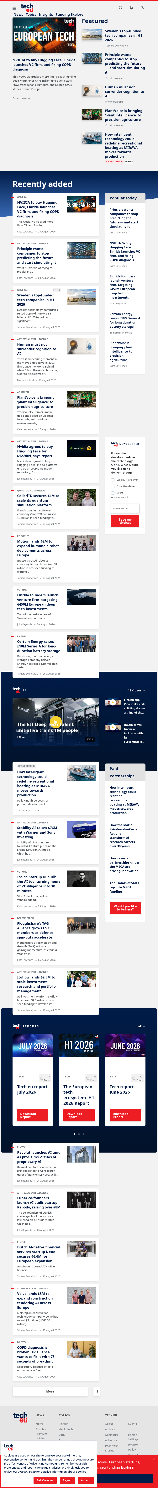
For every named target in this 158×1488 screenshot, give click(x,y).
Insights (46, 14)
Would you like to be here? (125, 907)
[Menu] (14, 9)
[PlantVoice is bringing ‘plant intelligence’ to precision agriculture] (92, 114)
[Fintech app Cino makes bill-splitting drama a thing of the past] (113, 702)
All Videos (135, 690)
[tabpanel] (33, 1080)
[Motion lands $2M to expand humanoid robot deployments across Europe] (81, 543)
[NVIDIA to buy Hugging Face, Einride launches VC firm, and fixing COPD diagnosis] (44, 35)
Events (132, 1424)
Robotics (23, 536)
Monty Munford (114, 101)
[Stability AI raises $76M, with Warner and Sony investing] (81, 829)
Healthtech (66, 1429)
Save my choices (125, 521)
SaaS (62, 1435)
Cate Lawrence (21, 98)
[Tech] (33, 1053)
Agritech (23, 392)
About (109, 1424)
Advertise (111, 1440)
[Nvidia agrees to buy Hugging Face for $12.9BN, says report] (81, 448)
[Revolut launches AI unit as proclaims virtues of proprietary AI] (81, 1154)
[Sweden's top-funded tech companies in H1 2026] (92, 34)
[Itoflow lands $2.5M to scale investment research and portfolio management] (81, 979)
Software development (32, 1288)
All (140, 1026)
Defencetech (25, 918)
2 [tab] (79, 1134)
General (22, 197)
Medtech (22, 1342)
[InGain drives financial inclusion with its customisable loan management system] (113, 727)
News (18, 14)
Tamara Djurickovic (116, 45)
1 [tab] (74, 1134)
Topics (31, 14)
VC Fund (22, 590)
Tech (20, 1076)
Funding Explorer (70, 14)
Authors (110, 1429)
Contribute (111, 1435)
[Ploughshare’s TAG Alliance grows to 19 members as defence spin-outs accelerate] (81, 925)
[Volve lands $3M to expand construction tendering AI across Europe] (81, 1295)
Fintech (22, 1147)
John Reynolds (118, 303)
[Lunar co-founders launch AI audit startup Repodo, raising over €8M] (81, 1200)
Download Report (28, 1115)
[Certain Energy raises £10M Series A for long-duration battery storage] (81, 643)
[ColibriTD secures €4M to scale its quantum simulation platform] (81, 497)
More (50, 1391)
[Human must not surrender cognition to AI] (92, 90)
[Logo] (28, 7)
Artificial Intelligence (32, 243)
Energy (21, 636)
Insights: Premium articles (41, 1434)
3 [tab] (83, 1134)
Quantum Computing (31, 490)
